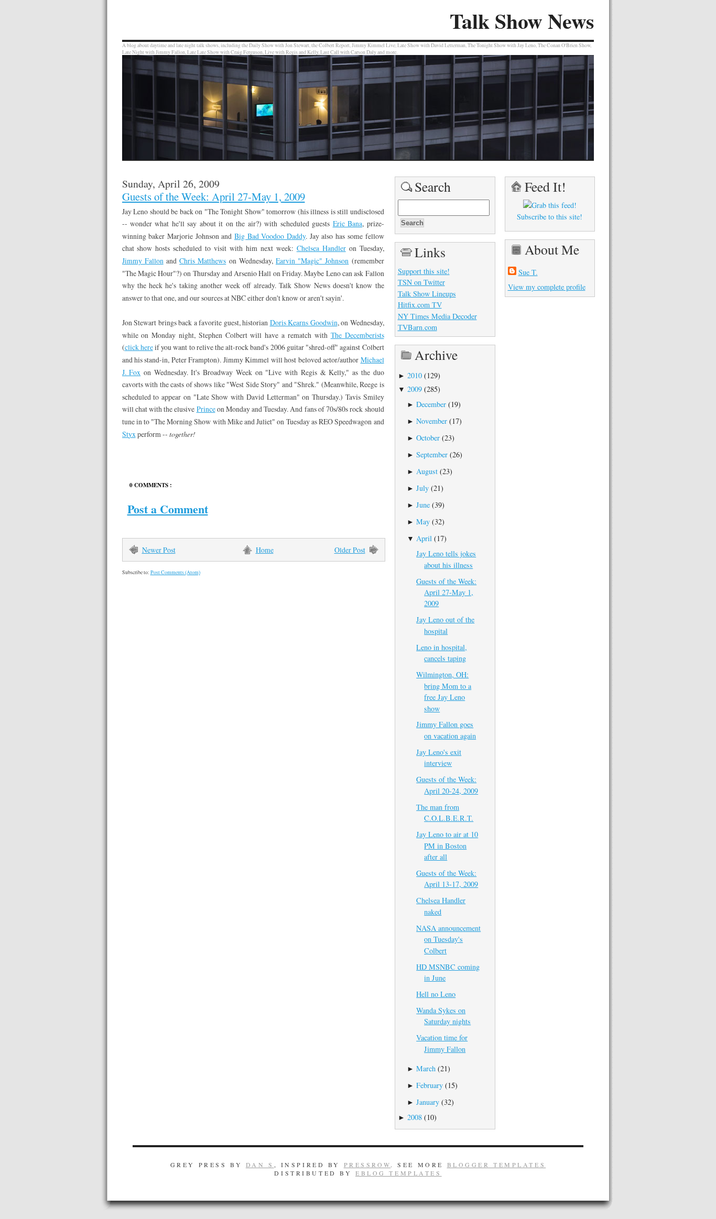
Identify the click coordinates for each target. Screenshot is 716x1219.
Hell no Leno (435, 994)
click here (139, 347)
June (423, 505)
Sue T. (528, 272)
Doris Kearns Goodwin (304, 322)
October (428, 438)
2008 (414, 1117)
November (431, 421)
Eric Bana (347, 223)
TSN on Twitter (421, 282)
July (422, 488)
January (427, 1102)
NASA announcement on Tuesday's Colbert (448, 939)
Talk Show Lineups (427, 294)
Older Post (349, 550)
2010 (414, 375)
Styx (129, 434)
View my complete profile (546, 287)
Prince (206, 409)
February (429, 1085)
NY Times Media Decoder (437, 316)
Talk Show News (522, 21)
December (431, 404)
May (423, 521)
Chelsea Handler (321, 248)
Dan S (260, 1164)
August (427, 471)
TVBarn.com (417, 327)
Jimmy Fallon (143, 261)
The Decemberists (357, 335)
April (424, 538)
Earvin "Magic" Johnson (312, 261)
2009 (414, 389)
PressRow (367, 1164)
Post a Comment (167, 509)
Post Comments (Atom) (175, 572)
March (426, 1068)
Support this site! (424, 271)
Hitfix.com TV (420, 305)
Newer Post (159, 550)
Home (265, 550)
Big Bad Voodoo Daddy (270, 236)
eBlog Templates (398, 1173)
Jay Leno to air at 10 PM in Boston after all (447, 845)
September (432, 454)
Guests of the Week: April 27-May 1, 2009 (213, 196)
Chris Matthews (202, 261)
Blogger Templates (496, 1164)
